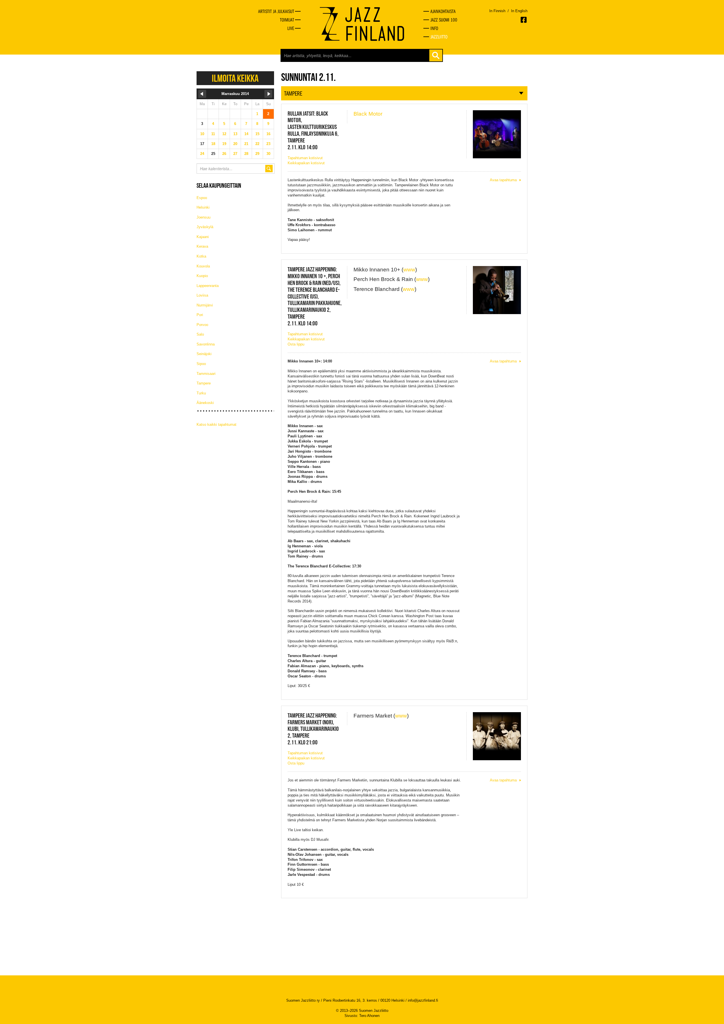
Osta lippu (296, 344)
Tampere (204, 383)
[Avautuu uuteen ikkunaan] (524, 19)
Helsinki (203, 207)
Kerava (202, 246)
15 (257, 134)
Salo (200, 334)
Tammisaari (206, 373)
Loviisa (202, 295)
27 (235, 154)
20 (235, 144)
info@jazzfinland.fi (423, 1000)
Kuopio (202, 276)
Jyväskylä (205, 227)
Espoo (202, 198)
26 (224, 154)
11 (213, 134)
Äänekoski (205, 403)
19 (224, 144)
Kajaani (203, 237)
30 (268, 154)
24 (202, 154)
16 (268, 134)
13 (235, 134)
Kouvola (203, 266)
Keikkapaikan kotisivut (306, 163)
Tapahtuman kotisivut (305, 158)
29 (257, 154)
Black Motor (368, 114)
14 (246, 134)
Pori (200, 315)
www (409, 270)
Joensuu (203, 217)
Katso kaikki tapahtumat (216, 424)
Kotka (201, 256)
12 (224, 134)
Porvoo (202, 325)
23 (268, 144)
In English (519, 11)
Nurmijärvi (205, 305)
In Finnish (497, 11)
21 (246, 144)
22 (257, 144)
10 (202, 134)
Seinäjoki (204, 354)
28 (246, 154)
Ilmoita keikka (235, 78)
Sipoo (201, 364)
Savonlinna (206, 344)
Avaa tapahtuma (503, 180)
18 (213, 144)
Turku (201, 393)
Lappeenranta (208, 286)
